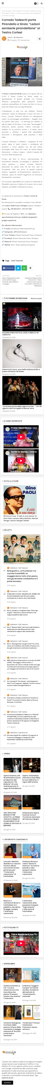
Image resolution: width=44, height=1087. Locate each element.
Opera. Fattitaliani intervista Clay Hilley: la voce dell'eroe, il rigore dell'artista (31, 779)
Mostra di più (36, 298)
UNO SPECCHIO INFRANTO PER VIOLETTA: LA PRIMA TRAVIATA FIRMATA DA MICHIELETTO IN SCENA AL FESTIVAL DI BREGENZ (12, 819)
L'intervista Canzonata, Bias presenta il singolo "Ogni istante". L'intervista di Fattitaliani (30, 906)
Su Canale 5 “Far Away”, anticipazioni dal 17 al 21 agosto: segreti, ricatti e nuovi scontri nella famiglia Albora (23, 683)
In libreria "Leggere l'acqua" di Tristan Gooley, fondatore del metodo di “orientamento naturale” (30, 991)
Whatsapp (24, 268)
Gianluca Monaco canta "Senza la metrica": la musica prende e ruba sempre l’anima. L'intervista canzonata (30, 868)
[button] (41, 3)
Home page (6, 11)
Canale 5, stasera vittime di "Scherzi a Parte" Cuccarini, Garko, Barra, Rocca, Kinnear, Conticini (22, 700)
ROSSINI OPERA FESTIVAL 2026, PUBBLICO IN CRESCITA (20, 334)
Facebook (9, 268)
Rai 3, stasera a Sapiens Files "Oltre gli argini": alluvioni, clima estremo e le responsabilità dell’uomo (22, 613)
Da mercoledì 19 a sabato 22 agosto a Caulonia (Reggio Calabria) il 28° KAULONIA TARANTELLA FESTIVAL (22, 737)
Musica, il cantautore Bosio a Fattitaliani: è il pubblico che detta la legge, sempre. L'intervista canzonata (12, 907)
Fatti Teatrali (16, 11)
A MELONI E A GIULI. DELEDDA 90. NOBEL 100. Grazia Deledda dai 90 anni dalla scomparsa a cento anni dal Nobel (23, 596)
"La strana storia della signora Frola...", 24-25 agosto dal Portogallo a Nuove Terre (22, 407)
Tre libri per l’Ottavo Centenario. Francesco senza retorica (31, 1026)
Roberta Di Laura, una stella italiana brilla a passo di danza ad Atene (21, 371)
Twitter (18, 268)
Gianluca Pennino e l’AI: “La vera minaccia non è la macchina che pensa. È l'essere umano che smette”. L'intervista (12, 992)
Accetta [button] (7, 1082)
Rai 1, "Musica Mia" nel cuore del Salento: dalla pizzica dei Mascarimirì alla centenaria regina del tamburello (23, 629)
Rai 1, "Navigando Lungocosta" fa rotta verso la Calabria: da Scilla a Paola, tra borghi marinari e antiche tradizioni (23, 646)
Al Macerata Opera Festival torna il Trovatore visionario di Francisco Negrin (31, 816)
